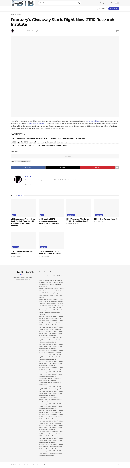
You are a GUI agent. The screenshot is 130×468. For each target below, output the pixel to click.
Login (103, 3)
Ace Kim (19, 31)
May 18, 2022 (70, 226)
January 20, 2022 (99, 221)
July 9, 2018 (28, 31)
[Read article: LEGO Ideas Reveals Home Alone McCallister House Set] (51, 240)
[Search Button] (79, 3)
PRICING (102, 8)
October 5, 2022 (43, 226)
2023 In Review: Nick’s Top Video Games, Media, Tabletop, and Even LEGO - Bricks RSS (51, 301)
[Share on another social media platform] (117, 167)
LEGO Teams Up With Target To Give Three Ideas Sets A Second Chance (39, 145)
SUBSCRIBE (113, 8)
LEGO (13, 215)
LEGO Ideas (71, 215)
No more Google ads (55, 318)
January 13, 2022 (16, 256)
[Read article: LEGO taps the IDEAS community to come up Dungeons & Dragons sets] (51, 208)
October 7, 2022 (16, 228)
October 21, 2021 (44, 256)
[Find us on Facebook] (108, 3)
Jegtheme (46, 465)
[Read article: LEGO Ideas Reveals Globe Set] (106, 208)
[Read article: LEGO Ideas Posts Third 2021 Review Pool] (23, 240)
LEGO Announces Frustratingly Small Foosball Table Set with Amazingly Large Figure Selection (48, 138)
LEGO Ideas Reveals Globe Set (106, 219)
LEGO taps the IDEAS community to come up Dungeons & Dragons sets (39, 142)
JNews (16, 465)
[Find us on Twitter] (111, 3)
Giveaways (18, 14)
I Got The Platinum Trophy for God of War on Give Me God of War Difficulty (51, 284)
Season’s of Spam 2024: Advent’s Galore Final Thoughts (50, 312)
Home (12, 14)
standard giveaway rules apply (36, 123)
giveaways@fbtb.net (93, 121)
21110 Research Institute (22, 161)
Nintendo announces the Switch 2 (53, 291)
